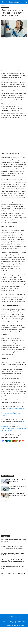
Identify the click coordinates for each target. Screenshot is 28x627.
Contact (9, 622)
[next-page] (5, 500)
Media (23, 621)
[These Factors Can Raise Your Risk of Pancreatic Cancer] (5, 488)
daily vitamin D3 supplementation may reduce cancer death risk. (13, 428)
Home (2, 5)
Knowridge (5, 18)
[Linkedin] (12, 616)
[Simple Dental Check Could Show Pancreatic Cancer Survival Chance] (5, 495)
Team (7, 621)
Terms (11, 621)
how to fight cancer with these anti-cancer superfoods (13, 424)
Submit (19, 621)
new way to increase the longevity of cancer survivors (12, 413)
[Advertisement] (14, 54)
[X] (20, 616)
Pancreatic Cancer (9, 5)
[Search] (26, 2)
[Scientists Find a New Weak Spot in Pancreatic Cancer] (5, 481)
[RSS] (16, 616)
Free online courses (16, 622)
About (3, 621)
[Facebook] (8, 616)
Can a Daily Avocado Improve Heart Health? (13, 573)
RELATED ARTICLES (7, 476)
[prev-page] (2, 500)
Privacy (15, 621)
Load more (13, 577)
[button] (2, 2)
